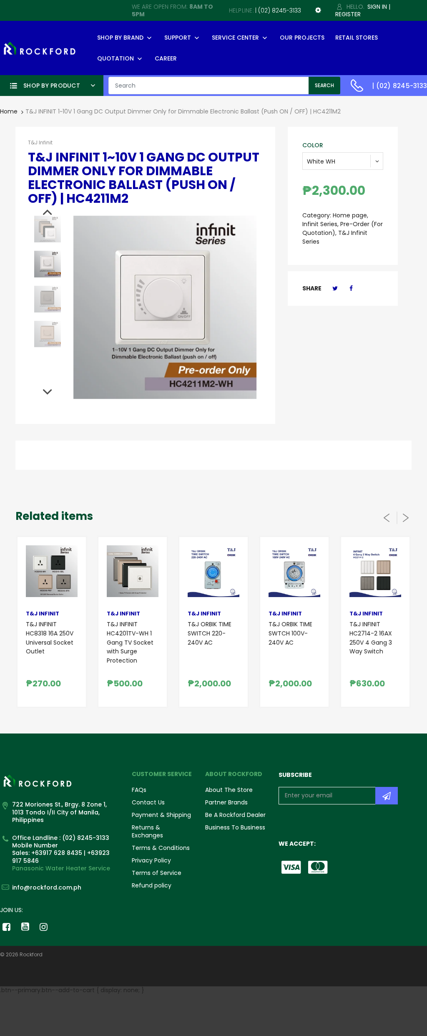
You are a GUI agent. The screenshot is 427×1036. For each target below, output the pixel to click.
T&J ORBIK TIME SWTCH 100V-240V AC (290, 633)
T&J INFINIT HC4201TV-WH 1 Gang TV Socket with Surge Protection (130, 642)
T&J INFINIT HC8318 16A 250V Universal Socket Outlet (49, 637)
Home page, (350, 215)
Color (312, 145)
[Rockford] (39, 47)
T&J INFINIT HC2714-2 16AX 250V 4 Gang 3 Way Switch (370, 637)
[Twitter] (335, 288)
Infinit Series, (320, 224)
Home (9, 111)
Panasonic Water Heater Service (61, 868)
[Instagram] (44, 926)
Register (348, 14)
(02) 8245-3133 (279, 10)
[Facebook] (351, 288)
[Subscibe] (386, 795)
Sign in (377, 7)
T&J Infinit (40, 142)
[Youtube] (25, 926)
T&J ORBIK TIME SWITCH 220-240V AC (209, 633)
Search (324, 85)
